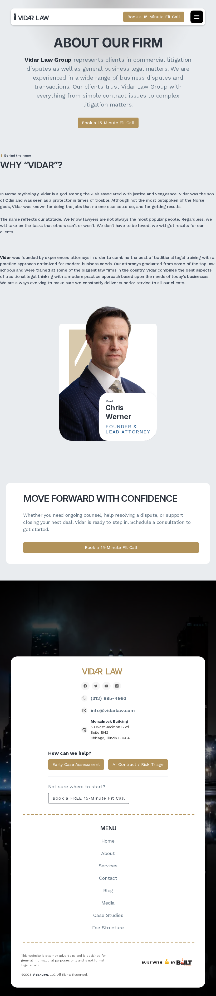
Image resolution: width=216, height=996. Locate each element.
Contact (108, 878)
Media (108, 903)
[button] (196, 17)
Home (108, 841)
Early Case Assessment (76, 764)
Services (108, 865)
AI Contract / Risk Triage (138, 764)
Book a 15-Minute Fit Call (108, 122)
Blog (108, 890)
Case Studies (108, 915)
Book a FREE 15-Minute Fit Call (89, 798)
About (108, 853)
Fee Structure (108, 927)
